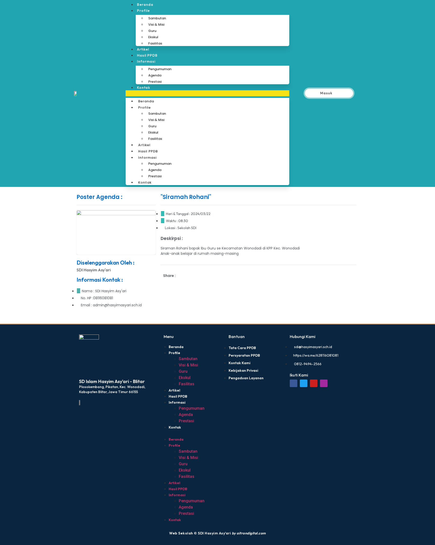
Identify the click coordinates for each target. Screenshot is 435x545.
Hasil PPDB (147, 55)
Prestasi (155, 81)
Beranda (145, 4)
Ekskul (153, 37)
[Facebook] (293, 383)
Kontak (143, 87)
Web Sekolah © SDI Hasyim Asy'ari (217, 533)
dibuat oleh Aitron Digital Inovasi (83, 327)
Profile (143, 10)
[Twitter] (303, 383)
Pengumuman (159, 69)
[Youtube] (313, 383)
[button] (207, 93)
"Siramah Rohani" (186, 197)
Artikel (143, 49)
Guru (152, 30)
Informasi (146, 61)
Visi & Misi (156, 24)
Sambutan (157, 18)
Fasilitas (155, 43)
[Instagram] (324, 383)
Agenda (154, 75)
